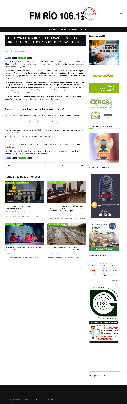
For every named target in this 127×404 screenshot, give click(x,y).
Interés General (22, 183)
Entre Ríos (62, 29)
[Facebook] (100, 215)
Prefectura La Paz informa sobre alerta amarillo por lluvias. (21, 207)
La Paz (43, 29)
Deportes (83, 29)
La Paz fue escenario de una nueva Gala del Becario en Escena (23, 249)
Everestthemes (13, 401)
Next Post (65, 166)
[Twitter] (105, 215)
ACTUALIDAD (10, 183)
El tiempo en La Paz (105, 263)
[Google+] (109, 215)
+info (119, 280)
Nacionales (73, 29)
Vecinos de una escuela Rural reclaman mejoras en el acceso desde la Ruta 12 (63, 249)
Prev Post (25, 166)
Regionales (52, 29)
